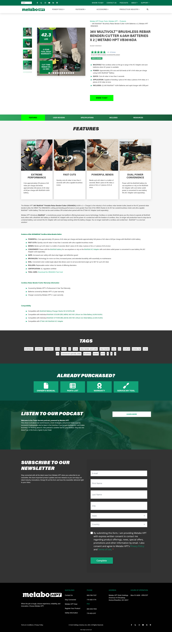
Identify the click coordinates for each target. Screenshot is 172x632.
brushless (87, 354)
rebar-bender (104, 349)
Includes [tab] (113, 118)
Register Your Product (72, 608)
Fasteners (80, 9)
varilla (75, 349)
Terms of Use (104, 549)
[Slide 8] (64, 73)
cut (57, 354)
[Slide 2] (51, 73)
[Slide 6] (60, 73)
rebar (114, 349)
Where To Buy (97, 3)
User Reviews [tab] (59, 118)
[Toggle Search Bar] (147, 9)
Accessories (102, 9)
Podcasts (124, 3)
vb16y (64, 349)
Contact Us (111, 3)
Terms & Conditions (27, 625)
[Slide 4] (56, 73)
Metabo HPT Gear (71, 604)
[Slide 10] (69, 73)
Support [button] (144, 3)
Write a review (96, 58)
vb (69, 349)
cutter (145, 349)
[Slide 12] (73, 73)
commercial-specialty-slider (71, 354)
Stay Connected (70, 600)
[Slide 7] (62, 73)
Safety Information (71, 613)
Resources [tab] (138, 118)
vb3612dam (49, 349)
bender (95, 354)
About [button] (134, 3)
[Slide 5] (58, 73)
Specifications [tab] (87, 118)
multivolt (126, 349)
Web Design (83, 629)
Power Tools (57, 9)
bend (103, 354)
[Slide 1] (49, 73)
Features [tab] (33, 118)
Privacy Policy (137, 546)
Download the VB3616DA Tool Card (50, 272)
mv (119, 349)
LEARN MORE (132, 414)
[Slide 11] (71, 73)
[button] (101, 98)
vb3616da (39, 349)
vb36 (57, 349)
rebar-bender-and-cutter (88, 349)
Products (123, 21)
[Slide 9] (66, 73)
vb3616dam (29, 349)
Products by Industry (129, 9)
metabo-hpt (136, 349)
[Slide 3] (53, 73)
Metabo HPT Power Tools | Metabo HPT (104, 21)
